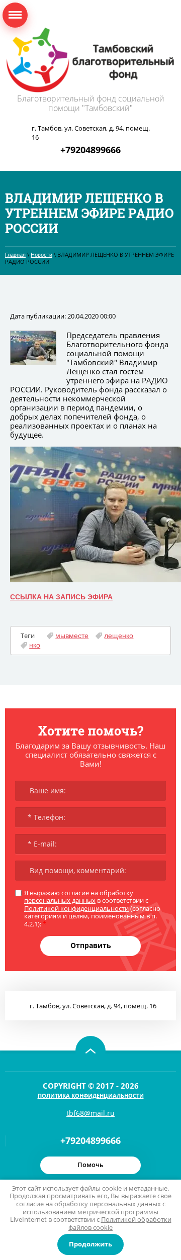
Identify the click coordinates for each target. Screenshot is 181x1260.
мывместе (71, 636)
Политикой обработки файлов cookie (119, 1223)
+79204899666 (90, 150)
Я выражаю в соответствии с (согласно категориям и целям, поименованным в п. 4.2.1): (92, 908)
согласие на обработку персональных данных (78, 896)
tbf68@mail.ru (90, 1113)
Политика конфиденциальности (91, 1095)
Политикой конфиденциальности (76, 908)
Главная (15, 255)
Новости (41, 255)
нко (34, 645)
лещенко (118, 636)
